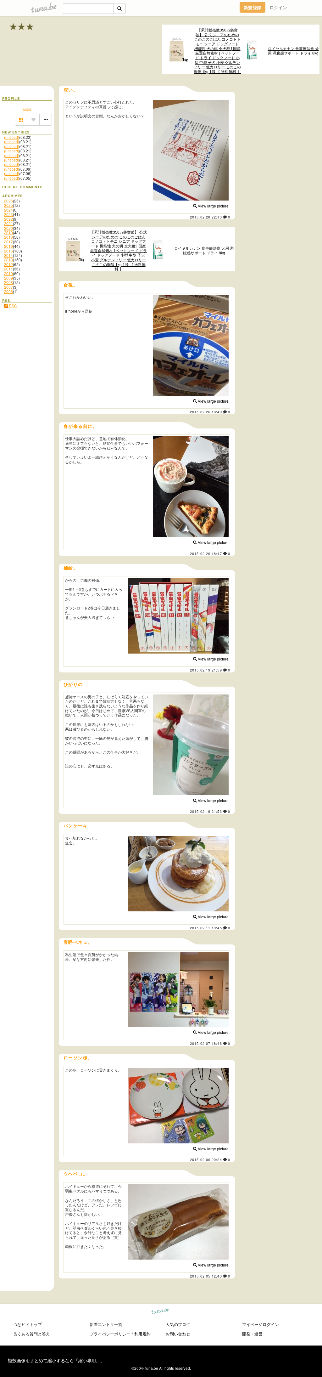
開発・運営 (252, 1334)
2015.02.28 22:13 (206, 216)
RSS (12, 305)
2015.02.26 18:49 (206, 411)
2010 (8, 273)
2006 (8, 291)
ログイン (278, 7)
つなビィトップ (27, 1324)
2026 (8, 200)
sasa (27, 108)
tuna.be (160, 1312)
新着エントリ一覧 (106, 1324)
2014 (8, 255)
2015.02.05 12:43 (206, 1275)
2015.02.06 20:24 (206, 1159)
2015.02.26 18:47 (206, 553)
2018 (8, 237)
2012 (8, 264)
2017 (8, 241)
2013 (8, 259)
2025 (8, 205)
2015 (8, 250)
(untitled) (11, 137)
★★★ (21, 26)
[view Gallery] (21, 120)
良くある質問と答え (31, 1334)
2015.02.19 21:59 (206, 669)
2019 (8, 232)
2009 (8, 277)
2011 (8, 268)
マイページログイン (260, 1324)
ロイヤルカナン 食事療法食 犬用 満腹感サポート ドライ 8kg (293, 50)
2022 (8, 219)
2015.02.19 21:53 (206, 811)
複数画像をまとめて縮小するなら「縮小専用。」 (56, 1360)
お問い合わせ (178, 1334)
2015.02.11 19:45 (206, 927)
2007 (8, 287)
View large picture (213, 205)
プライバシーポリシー (110, 1334)
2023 (8, 214)
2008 (8, 282)
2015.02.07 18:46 (206, 1043)
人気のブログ (178, 1324)
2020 (8, 228)
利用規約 (142, 1334)
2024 (8, 209)
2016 (8, 246)
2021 (8, 223)
